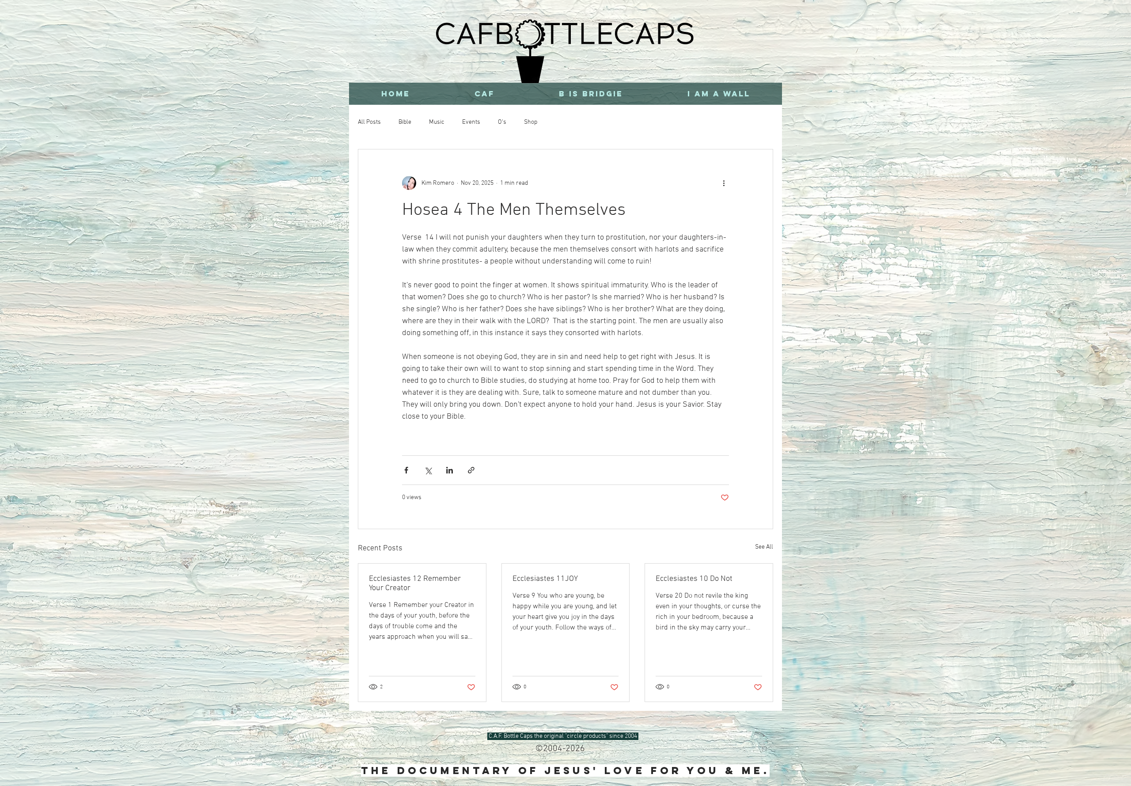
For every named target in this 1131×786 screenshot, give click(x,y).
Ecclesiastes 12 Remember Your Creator (415, 583)
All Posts (369, 122)
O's (502, 122)
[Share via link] (471, 470)
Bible (405, 122)
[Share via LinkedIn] (449, 470)
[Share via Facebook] (406, 470)
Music (436, 122)
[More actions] (723, 183)
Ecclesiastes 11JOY (545, 579)
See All (764, 547)
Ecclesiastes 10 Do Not (694, 579)
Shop (530, 122)
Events (471, 122)
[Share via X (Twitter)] (428, 470)
